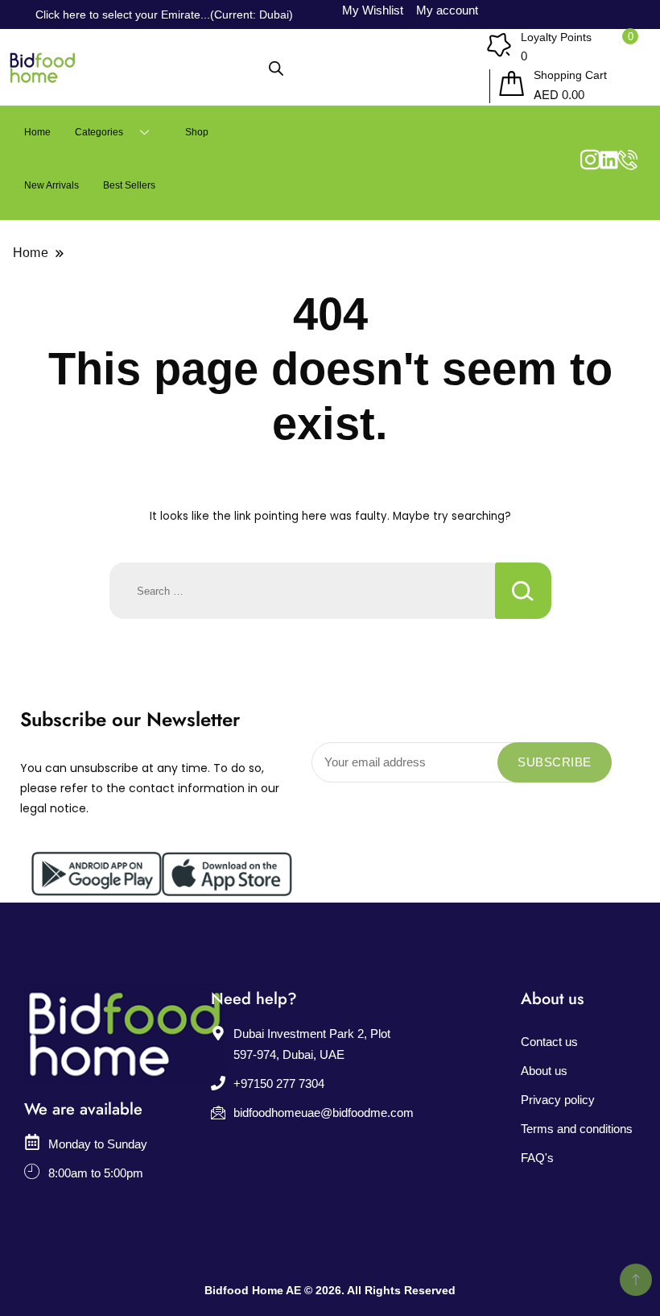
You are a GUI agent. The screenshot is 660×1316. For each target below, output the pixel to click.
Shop (196, 132)
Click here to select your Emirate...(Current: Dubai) (164, 14)
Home (37, 132)
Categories (99, 132)
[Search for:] (302, 591)
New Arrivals (51, 185)
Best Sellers (129, 185)
